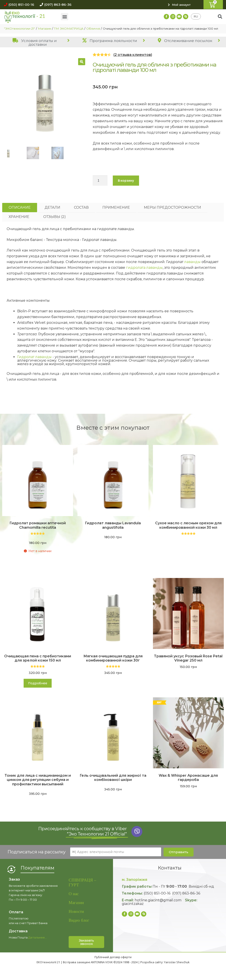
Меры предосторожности (172, 207)
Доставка (18, 931)
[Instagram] (172, 16)
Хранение (19, 217)
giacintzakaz (133, 904)
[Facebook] (166, 16)
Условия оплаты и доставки (38, 42)
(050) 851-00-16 (157, 893)
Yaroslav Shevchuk (177, 962)
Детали (52, 207)
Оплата (16, 912)
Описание (20, 207)
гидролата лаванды (144, 267)
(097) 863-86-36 (186, 893)
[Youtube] (179, 16)
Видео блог (79, 920)
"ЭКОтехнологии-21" (19, 28)
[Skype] (185, 16)
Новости (76, 911)
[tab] (37, 42)
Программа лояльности (113, 40)
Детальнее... (37, 937)
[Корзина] (213, 4)
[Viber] (136, 831)
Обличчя (93, 28)
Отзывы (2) (54, 217)
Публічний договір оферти (113, 957)
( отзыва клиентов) (132, 55)
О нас (74, 893)
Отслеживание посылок (187, 40)
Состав (81, 207)
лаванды (192, 262)
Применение (116, 207)
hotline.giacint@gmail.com (158, 900)
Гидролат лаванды (34, 357)
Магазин (44, 28)
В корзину (126, 180)
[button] (18, 4)
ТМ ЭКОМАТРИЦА (68, 28)
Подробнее (37, 683)
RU (196, 16)
